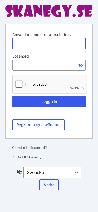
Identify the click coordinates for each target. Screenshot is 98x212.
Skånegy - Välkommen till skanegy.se (49, 11)
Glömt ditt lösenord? (29, 147)
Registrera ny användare (38, 124)
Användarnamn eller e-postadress (42, 34)
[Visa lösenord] (80, 65)
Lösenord (20, 56)
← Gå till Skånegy (26, 157)
